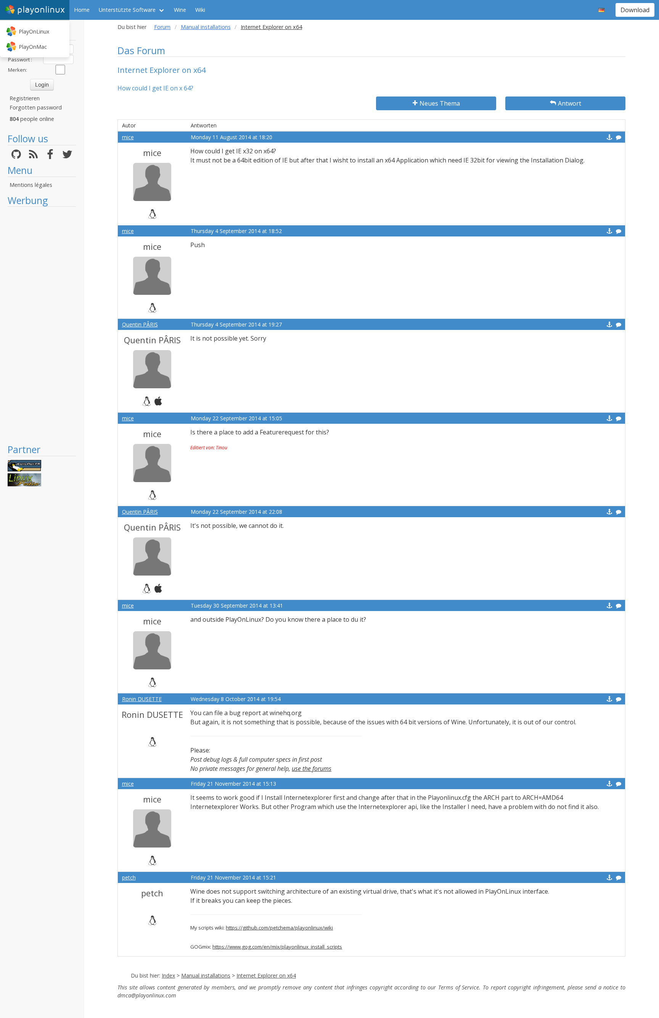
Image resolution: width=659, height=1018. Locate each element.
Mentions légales (31, 184)
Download (634, 10)
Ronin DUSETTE (142, 699)
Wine (180, 9)
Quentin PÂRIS (140, 324)
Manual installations (206, 27)
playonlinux (41, 10)
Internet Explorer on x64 (266, 975)
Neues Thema (440, 103)
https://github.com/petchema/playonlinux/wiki (279, 927)
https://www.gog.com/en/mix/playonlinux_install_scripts (277, 946)
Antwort (569, 103)
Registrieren (25, 98)
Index (168, 975)
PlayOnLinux (34, 31)
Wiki (200, 9)
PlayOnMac (33, 46)
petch (129, 877)
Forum (162, 27)
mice (128, 137)
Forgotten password (36, 107)
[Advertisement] (42, 325)
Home (82, 9)
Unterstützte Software (127, 9)
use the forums (311, 768)
